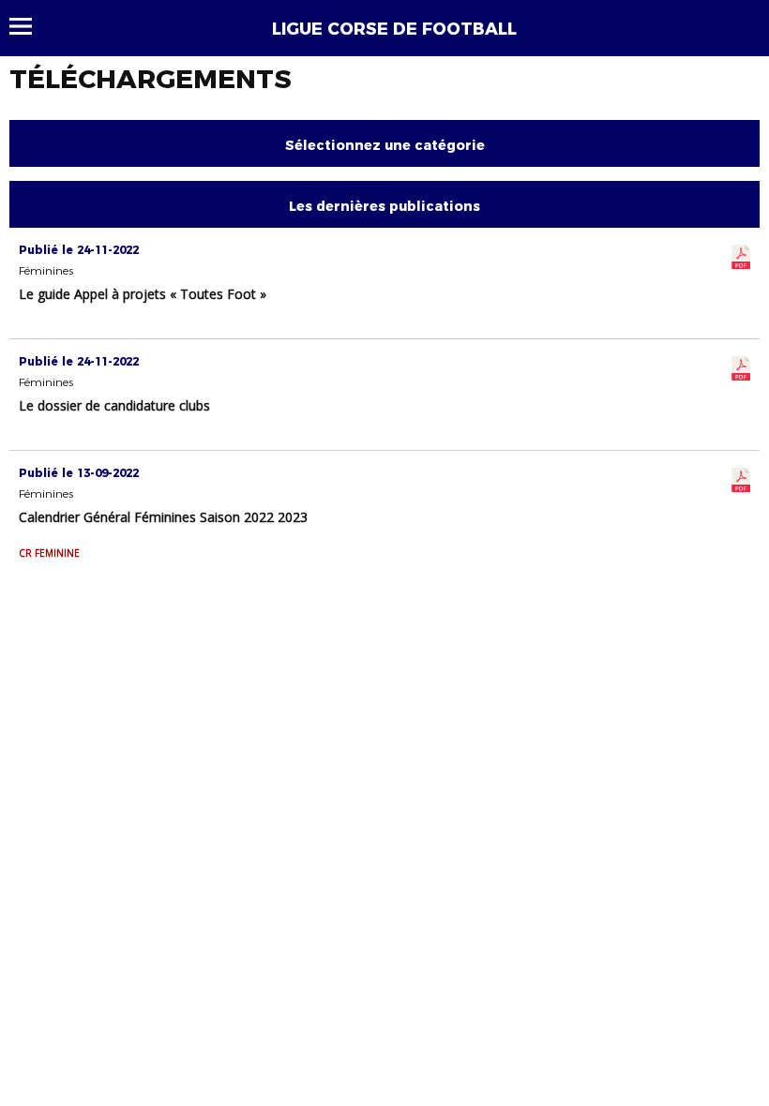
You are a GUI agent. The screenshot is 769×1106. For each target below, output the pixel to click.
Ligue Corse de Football (394, 29)
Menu (29, 26)
